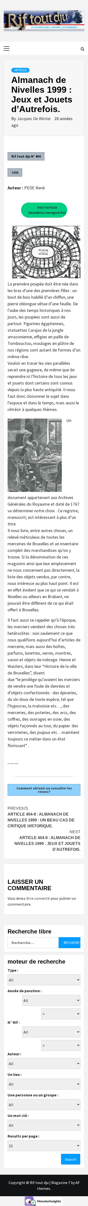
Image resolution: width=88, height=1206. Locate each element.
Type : (13, 970)
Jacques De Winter (34, 118)
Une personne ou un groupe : (33, 1094)
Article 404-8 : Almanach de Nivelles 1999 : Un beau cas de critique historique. (41, 817)
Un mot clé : (18, 1115)
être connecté (38, 898)
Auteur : (14, 1053)
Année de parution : (25, 990)
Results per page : (23, 1136)
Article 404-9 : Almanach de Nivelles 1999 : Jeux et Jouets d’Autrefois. (47, 841)
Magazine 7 (60, 1182)
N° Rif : (14, 1022)
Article (20, 70)
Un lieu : (15, 1074)
